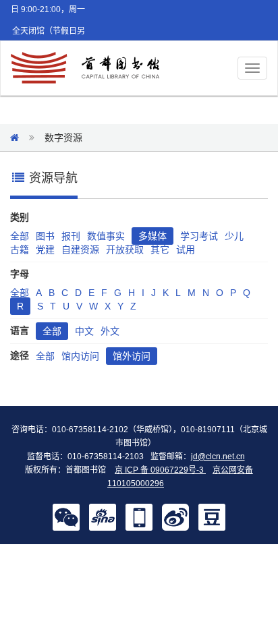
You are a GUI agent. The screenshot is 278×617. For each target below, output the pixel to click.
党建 (45, 249)
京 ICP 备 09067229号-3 (160, 470)
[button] (66, 516)
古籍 (19, 249)
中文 (84, 331)
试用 (185, 249)
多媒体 (152, 236)
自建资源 (80, 249)
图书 (45, 236)
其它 (159, 249)
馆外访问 (131, 356)
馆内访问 (80, 356)
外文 (110, 331)
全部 (19, 236)
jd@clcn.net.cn (218, 456)
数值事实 (106, 236)
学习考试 (199, 236)
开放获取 (125, 249)
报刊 (70, 236)
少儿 (234, 236)
